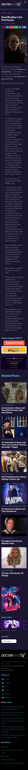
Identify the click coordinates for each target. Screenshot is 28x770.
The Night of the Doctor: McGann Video (11, 542)
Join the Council (14, 367)
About (7, 664)
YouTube (7, 697)
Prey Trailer (4, 747)
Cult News (7, 742)
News (13, 23)
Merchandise (18, 506)
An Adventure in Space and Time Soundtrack (13, 510)
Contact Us (11, 661)
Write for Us (18, 661)
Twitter (6, 686)
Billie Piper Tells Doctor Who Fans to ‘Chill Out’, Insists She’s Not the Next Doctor (12, 721)
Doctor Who (5, 23)
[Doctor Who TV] (11, 6)
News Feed (7, 702)
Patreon (7, 679)
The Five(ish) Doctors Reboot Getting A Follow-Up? (14, 478)
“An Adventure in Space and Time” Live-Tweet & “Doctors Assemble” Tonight (13, 444)
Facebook (7, 683)
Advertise (4, 661)
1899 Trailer (5, 756)
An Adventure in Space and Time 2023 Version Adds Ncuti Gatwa (13, 410)
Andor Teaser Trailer (7, 759)
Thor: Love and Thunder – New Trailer (12, 763)
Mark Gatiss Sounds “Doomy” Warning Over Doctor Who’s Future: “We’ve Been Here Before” (13, 729)
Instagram (7, 694)
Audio (3, 506)
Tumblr (6, 690)
